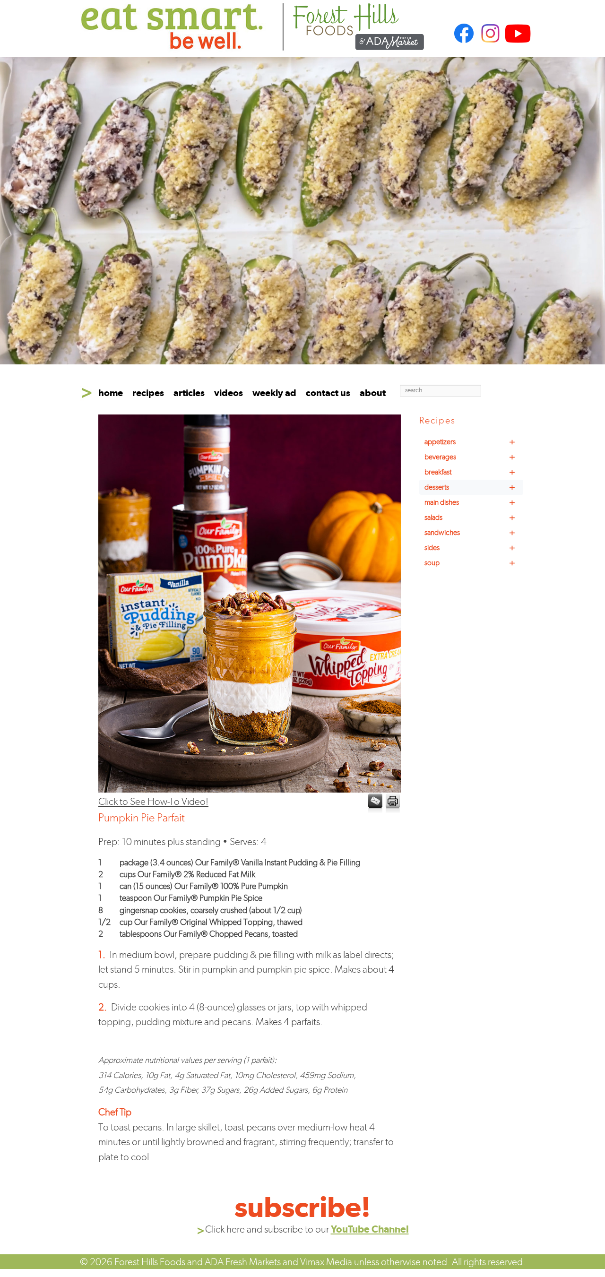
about (373, 392)
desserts (469, 487)
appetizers (469, 442)
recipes (148, 392)
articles (189, 392)
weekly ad (274, 392)
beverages (469, 457)
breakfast (469, 472)
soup (469, 563)
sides (469, 547)
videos (228, 392)
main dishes (469, 502)
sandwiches (469, 532)
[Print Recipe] (392, 803)
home (110, 392)
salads (469, 517)
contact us (328, 392)
